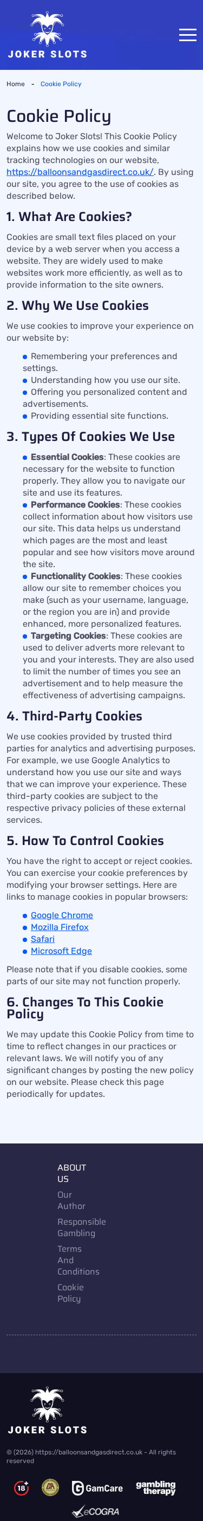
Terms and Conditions (76, 1260)
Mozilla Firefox (60, 927)
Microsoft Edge (61, 951)
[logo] (101, 1410)
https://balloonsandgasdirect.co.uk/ (80, 172)
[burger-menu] (188, 35)
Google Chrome (62, 915)
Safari (43, 939)
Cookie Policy (70, 1293)
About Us (71, 1173)
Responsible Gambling (76, 1227)
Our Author (71, 1200)
